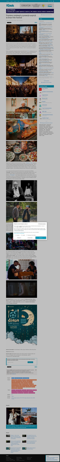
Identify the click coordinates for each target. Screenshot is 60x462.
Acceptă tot (40, 237)
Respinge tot (19, 237)
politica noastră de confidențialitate (19, 233)
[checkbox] (16, 235)
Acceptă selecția (30, 237)
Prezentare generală (42, 223)
